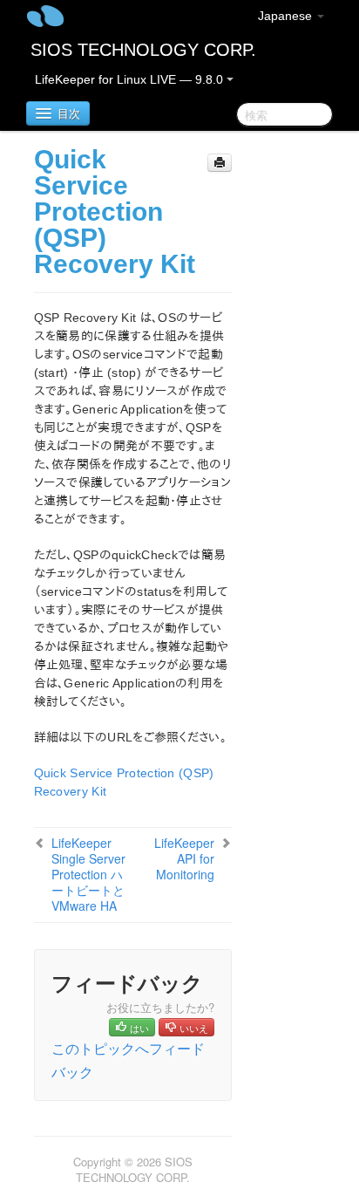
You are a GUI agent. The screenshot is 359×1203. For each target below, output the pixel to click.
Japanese (286, 16)
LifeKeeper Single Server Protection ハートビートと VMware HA (88, 874)
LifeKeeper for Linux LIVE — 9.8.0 (131, 79)
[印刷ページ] (219, 163)
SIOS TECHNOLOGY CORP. (143, 49)
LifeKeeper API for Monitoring (184, 858)
